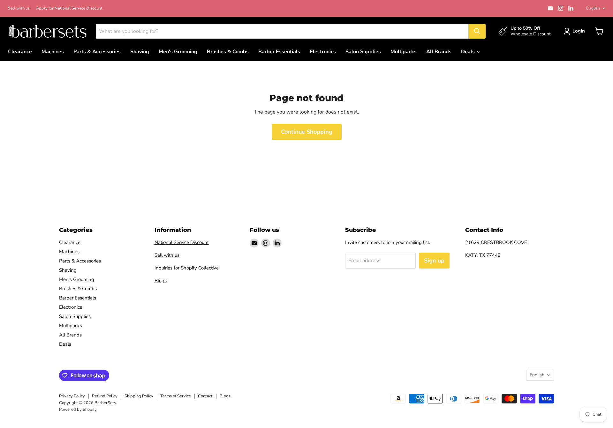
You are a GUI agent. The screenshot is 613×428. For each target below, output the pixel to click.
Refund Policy (104, 396)
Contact (205, 396)
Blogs (161, 280)
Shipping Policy (139, 396)
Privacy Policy (72, 396)
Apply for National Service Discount (69, 8)
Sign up (434, 260)
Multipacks (403, 51)
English (593, 8)
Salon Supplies (363, 51)
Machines (53, 51)
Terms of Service (175, 396)
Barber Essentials (279, 51)
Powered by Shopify (78, 409)
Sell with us (19, 8)
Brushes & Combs (228, 51)
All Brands (438, 51)
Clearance (20, 51)
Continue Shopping (306, 132)
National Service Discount (182, 242)
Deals (468, 51)
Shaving (139, 51)
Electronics (323, 51)
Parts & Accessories (97, 51)
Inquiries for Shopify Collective (187, 268)
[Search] (477, 31)
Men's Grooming (178, 51)
